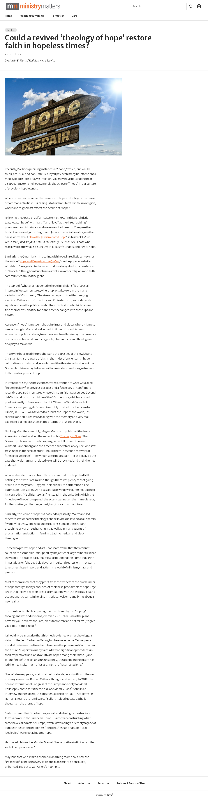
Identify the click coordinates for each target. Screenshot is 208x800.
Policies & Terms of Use (131, 783)
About (67, 783)
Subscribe (103, 783)
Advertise (84, 783)
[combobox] (158, 6)
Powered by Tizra (104, 794)
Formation (58, 15)
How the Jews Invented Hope (48, 237)
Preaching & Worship (31, 15)
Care (74, 15)
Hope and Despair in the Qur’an (39, 261)
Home (8, 15)
